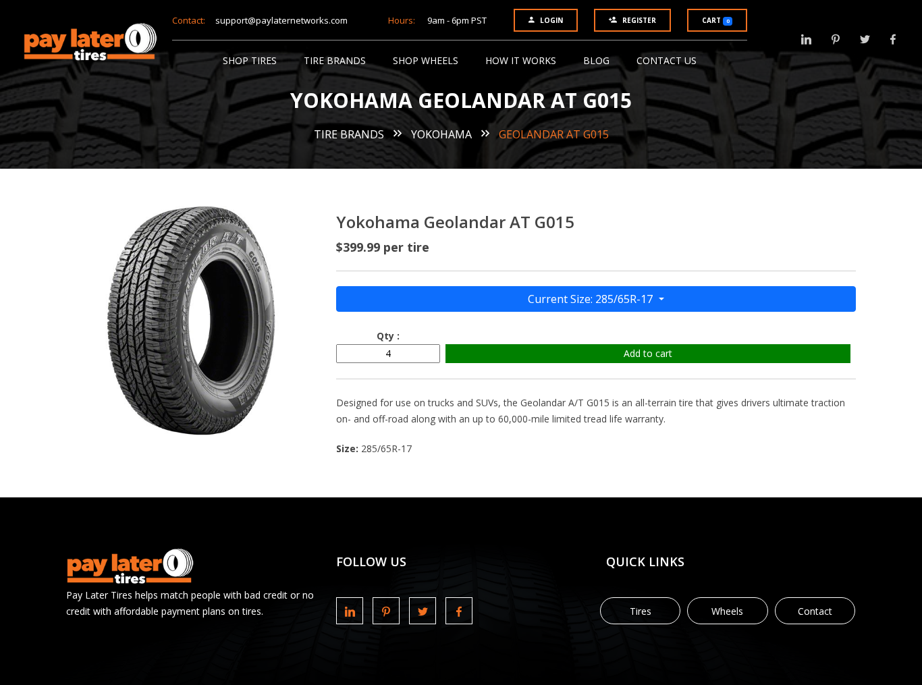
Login (551, 20)
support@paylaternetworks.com (281, 20)
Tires (640, 611)
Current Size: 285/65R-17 (591, 299)
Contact (815, 611)
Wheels (727, 611)
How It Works (520, 60)
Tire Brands (335, 60)
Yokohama (441, 134)
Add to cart (648, 353)
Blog (596, 60)
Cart (715, 20)
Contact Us (666, 60)
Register (639, 20)
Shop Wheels (425, 60)
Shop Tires (250, 60)
